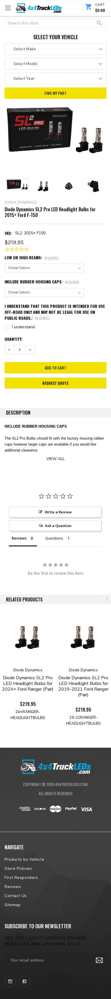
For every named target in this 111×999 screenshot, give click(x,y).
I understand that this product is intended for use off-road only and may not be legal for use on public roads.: (55, 312)
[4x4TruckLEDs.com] (55, 766)
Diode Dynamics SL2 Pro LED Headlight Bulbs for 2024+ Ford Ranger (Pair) (28, 683)
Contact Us (16, 895)
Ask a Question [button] (58, 525)
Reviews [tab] (19, 538)
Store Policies (18, 868)
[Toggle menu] (8, 8)
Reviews (13, 886)
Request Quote (55, 383)
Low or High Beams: (32, 257)
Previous (99, 599)
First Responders (21, 877)
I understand (23, 327)
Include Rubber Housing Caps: (42, 282)
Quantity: (13, 339)
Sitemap (13, 905)
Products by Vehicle (24, 859)
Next (106, 599)
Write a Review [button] (58, 512)
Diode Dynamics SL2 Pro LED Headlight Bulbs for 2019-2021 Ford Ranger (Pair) (83, 686)
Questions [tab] (54, 538)
